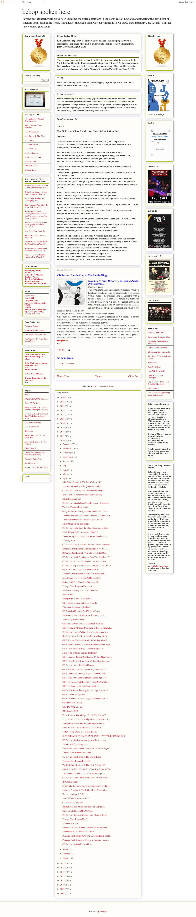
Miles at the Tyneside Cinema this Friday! (79, 652)
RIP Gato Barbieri (70, 823)
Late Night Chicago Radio (35, 335)
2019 (62, 427)
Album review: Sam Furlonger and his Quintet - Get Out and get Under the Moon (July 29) (36, 214)
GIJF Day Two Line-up (72, 702)
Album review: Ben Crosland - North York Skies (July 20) (36, 186)
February (67, 853)
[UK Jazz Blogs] (39, 67)
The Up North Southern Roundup (76, 752)
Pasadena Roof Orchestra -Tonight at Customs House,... (85, 839)
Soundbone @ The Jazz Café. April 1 (78, 831)
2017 (62, 435)
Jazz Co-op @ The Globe (35, 136)
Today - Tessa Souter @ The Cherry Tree (79, 731)
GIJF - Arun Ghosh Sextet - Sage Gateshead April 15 (84, 698)
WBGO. (28, 305)
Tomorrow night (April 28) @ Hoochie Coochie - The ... (86, 536)
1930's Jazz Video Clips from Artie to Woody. (35, 453)
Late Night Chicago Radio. (35, 303)
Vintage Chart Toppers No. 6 (74, 819)
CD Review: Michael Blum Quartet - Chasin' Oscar (84, 561)
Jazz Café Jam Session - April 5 (75, 798)
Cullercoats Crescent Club (159, 337)
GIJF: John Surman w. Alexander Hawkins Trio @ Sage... (86, 644)
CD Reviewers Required (72, 802)
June (65, 469)
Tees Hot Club (30, 161)
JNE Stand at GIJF (70, 711)
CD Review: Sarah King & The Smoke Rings (81, 756)
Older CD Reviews (32, 403)
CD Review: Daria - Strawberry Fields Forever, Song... (85, 777)
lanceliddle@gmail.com (158, 566)
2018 (62, 431)
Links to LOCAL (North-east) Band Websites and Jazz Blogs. (36, 416)
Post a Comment (67, 363)
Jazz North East (31, 144)
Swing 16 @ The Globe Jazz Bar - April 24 (80, 582)
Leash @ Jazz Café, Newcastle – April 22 (80, 532)
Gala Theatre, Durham (157, 348)
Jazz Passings (31, 149)
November (67, 448)
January (66, 857)
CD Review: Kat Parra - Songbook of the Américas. (84, 740)
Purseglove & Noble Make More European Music (83, 723)
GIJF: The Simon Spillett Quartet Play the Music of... (84, 669)
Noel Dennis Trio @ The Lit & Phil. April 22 (81, 577)
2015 (62, 863)
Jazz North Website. (33, 423)
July (65, 465)
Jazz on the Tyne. (32, 314)
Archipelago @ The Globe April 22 (77, 598)
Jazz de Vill (29, 298)
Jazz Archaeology (32, 132)
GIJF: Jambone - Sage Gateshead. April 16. (80, 685)
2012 (62, 876)
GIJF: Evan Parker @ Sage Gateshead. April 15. (82, 648)
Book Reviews (30, 463)
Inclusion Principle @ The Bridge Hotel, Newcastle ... (85, 790)
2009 (62, 889)
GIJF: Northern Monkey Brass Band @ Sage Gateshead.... (87, 627)
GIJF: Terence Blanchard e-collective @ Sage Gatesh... (85, 640)
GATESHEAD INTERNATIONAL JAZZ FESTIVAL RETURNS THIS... (94, 736)
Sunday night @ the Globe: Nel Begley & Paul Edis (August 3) (36, 224)
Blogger (103, 911)
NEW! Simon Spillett (33, 157)
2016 (62, 440)
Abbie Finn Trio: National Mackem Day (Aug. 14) (35, 256)
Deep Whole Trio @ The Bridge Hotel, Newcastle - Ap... (86, 719)
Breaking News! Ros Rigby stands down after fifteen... (85, 636)
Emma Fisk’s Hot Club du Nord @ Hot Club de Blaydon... (87, 748)
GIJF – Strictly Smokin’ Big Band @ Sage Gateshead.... (86, 690)
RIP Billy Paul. (68, 540)
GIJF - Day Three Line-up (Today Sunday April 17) (84, 677)
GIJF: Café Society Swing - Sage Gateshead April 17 (84, 673)
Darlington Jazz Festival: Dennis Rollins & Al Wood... (85, 548)
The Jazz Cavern (32, 326)
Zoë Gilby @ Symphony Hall (74, 744)
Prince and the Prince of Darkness (76, 607)
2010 (62, 884)
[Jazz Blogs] (162, 67)
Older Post (133, 376)
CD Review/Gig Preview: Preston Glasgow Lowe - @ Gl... (87, 565)
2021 (62, 418)
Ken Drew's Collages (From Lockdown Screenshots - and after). (36, 281)
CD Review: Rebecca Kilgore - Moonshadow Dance (84, 814)
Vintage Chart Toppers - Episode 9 (77, 586)
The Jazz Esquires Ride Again (75, 507)
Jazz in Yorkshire (32, 427)
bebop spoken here (46, 11)
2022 (62, 414)
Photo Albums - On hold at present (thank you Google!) (36, 408)
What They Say (31, 448)
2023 (62, 410)
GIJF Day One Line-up (72, 706)
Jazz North (29, 140)
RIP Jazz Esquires (70, 781)
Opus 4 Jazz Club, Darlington (155, 376)
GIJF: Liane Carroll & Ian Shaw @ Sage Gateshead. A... (86, 661)
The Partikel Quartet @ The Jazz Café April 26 (82, 519)
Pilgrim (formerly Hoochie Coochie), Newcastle (158, 383)
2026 (62, 397)
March (66, 849)
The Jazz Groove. (31, 300)
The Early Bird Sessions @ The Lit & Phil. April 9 (83, 765)
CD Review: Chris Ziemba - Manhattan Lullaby (82, 490)
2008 (62, 893)
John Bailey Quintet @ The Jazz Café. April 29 (82, 482)
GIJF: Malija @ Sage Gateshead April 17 (79, 602)
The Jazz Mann (31, 166)
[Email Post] (68, 350)
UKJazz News (30, 170)
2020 (62, 423)
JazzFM (28, 307)
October (66, 452)
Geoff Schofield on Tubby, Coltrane (77, 810)
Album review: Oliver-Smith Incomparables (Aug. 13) (36, 249)
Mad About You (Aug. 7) (35, 231)
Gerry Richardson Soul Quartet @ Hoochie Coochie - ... (86, 511)
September (67, 456)
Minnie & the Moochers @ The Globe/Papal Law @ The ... (87, 769)
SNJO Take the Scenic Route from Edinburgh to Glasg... (86, 785)
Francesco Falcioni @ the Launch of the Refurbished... (85, 827)
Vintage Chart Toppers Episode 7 (76, 760)
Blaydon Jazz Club (155, 333)
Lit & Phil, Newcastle (156, 371)
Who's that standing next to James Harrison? (80, 590)
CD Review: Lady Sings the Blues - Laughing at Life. (85, 527)
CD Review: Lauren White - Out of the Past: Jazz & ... (85, 631)
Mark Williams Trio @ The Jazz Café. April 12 (82, 727)
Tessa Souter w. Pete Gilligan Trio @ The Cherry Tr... (85, 715)
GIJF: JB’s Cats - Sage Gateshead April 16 (80, 569)
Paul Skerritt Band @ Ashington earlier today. (81, 486)
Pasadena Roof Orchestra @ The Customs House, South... (86, 835)
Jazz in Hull (152, 363)
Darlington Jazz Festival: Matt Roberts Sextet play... (84, 573)
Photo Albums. (31, 369)
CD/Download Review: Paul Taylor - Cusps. (81, 611)
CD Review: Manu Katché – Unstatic (78, 665)
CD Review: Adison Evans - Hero (76, 844)
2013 (62, 871)
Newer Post (63, 376)
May (65, 474)
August (66, 461)
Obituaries (29, 431)
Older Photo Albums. (34, 275)
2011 (62, 880)
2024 (62, 405)
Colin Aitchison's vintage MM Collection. (36, 364)
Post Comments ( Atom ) (103, 386)
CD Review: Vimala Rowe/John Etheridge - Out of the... (86, 502)
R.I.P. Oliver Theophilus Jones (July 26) (34, 199)
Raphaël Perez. (31, 277)
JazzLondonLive (31, 153)
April (65, 478)
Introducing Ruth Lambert (73, 619)
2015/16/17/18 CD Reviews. (36, 399)
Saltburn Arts (153, 388)
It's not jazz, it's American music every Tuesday (82, 494)
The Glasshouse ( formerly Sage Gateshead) (159, 394)
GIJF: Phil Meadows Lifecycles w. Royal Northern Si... (85, 681)
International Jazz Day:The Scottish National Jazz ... (84, 615)
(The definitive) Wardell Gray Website (34, 120)
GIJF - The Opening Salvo (73, 694)
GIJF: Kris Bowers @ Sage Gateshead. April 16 (82, 623)
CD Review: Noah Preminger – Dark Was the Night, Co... (87, 557)
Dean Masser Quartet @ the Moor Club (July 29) (36, 206)
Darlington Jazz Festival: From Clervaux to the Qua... (84, 552)
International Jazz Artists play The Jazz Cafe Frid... (83, 806)
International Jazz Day (71, 498)
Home (98, 376)
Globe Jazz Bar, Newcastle (159, 352)
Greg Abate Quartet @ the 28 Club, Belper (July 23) (36, 193)
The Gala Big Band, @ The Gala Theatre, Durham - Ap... (86, 515)
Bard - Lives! (67, 594)
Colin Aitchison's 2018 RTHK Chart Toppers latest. (35, 357)
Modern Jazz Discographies (36, 467)
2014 (62, 867)
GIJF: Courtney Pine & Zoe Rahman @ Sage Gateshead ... (87, 656)
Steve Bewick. (30, 296)
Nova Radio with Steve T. (35, 330)
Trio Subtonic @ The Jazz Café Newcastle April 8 (83, 773)
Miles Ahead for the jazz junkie (75, 523)
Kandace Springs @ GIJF (73, 794)
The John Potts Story (33, 459)
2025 (62, 401)
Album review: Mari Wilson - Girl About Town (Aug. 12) (36, 243)
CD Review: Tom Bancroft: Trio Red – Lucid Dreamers (86, 544)
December (67, 444)
